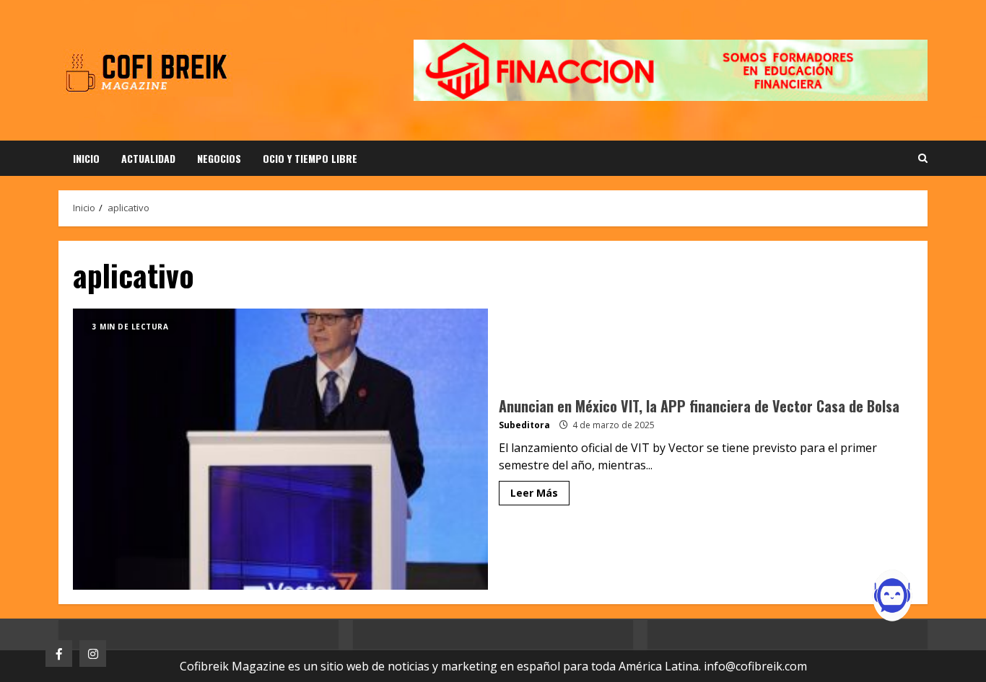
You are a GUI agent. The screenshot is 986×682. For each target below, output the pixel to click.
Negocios (219, 158)
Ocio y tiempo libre (310, 158)
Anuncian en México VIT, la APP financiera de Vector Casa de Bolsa (280, 449)
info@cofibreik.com (755, 666)
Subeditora (524, 425)
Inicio (86, 158)
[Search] (923, 158)
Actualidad (148, 158)
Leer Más (534, 493)
